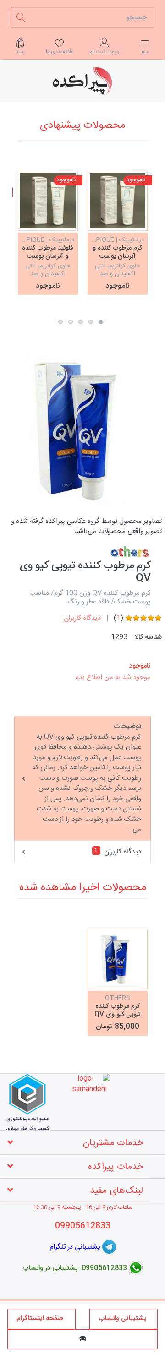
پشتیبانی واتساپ (123, 1318)
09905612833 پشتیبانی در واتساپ (74, 1267)
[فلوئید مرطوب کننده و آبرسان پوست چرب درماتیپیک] (48, 200)
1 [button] (101, 322)
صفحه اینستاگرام (41, 1318)
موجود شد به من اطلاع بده (113, 677)
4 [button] (70, 322)
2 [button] (90, 322)
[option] (117, 232)
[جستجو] (21, 17)
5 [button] (60, 322)
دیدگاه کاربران (82, 618)
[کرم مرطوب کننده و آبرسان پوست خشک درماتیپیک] (117, 200)
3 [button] (80, 322)
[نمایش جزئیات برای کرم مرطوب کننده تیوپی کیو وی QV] (117, 959)
